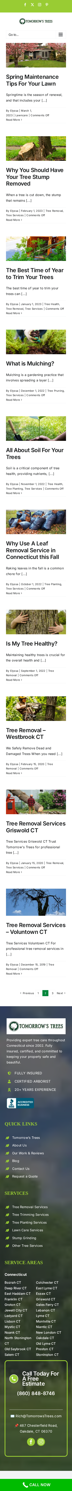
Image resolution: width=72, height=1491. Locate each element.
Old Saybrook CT (18, 1349)
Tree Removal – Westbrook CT (25, 733)
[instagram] (41, 1442)
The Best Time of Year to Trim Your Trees (34, 273)
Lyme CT (43, 1316)
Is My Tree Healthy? (31, 643)
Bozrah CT (13, 1282)
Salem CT (12, 1355)
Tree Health (51, 304)
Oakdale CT (45, 1338)
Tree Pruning (55, 390)
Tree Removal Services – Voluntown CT (35, 928)
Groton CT (13, 1305)
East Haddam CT (18, 1294)
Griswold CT (45, 1299)
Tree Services (15, 215)
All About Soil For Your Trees (34, 453)
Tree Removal (54, 210)
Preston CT (44, 1349)
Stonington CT (47, 1355)
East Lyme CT (46, 1288)
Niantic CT (44, 1327)
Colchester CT (47, 1282)
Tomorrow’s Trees (26, 1138)
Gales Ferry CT (47, 1305)
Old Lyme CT (46, 1343)
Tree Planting (14, 488)
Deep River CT (16, 1288)
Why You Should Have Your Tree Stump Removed (35, 177)
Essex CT (43, 1294)
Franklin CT (14, 1299)
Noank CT (12, 1332)
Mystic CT (12, 1327)
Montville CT (46, 1321)
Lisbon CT (13, 1321)
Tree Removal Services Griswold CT (35, 827)
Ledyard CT (14, 1316)
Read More (13, 119)
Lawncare (21, 115)
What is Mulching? (30, 363)
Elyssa (14, 110)
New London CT (48, 1332)
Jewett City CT (16, 1310)
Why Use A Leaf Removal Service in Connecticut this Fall (32, 550)
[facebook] (31, 1442)
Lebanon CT (45, 1310)
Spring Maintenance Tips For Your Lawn (32, 80)
